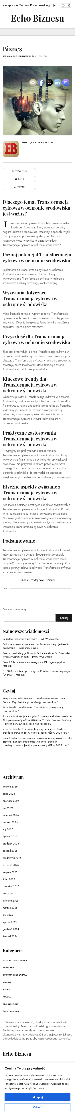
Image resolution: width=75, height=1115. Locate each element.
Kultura (7, 982)
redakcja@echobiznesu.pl (17, 56)
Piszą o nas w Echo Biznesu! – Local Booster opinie (30, 698)
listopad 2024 (10, 936)
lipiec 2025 (9, 879)
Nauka (6, 989)
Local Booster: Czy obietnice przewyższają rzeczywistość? (34, 700)
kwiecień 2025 (11, 900)
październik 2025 (12, 858)
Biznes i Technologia (15, 960)
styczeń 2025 (10, 922)
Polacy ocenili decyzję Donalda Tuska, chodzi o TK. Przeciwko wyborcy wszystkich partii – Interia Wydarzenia (36, 655)
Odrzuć (37, 1107)
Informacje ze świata (15, 974)
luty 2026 (8, 829)
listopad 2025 (10, 851)
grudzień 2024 (11, 929)
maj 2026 (8, 808)
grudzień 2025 (11, 843)
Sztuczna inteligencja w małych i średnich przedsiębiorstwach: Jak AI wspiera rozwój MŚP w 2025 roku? (36, 731)
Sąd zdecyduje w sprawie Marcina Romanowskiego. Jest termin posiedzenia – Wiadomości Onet (36, 646)
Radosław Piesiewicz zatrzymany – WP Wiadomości (31, 639)
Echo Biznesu (37, 18)
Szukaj (64, 618)
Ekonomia (8, 967)
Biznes (24, 580)
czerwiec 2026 (11, 801)
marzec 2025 (10, 908)
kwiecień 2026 (11, 815)
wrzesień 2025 (11, 865)
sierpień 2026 (10, 786)
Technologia (10, 1004)
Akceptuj (37, 1097)
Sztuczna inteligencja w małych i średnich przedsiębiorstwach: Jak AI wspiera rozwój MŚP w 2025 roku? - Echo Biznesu (37, 718)
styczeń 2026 (10, 836)
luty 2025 (8, 915)
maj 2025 (8, 893)
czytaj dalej (37, 580)
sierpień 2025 (10, 872)
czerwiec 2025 (11, 886)
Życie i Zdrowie (11, 1011)
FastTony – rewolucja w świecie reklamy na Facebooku (37, 722)
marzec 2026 (10, 822)
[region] (37, 1088)
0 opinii (21, 187)
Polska (7, 996)
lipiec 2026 (9, 794)
